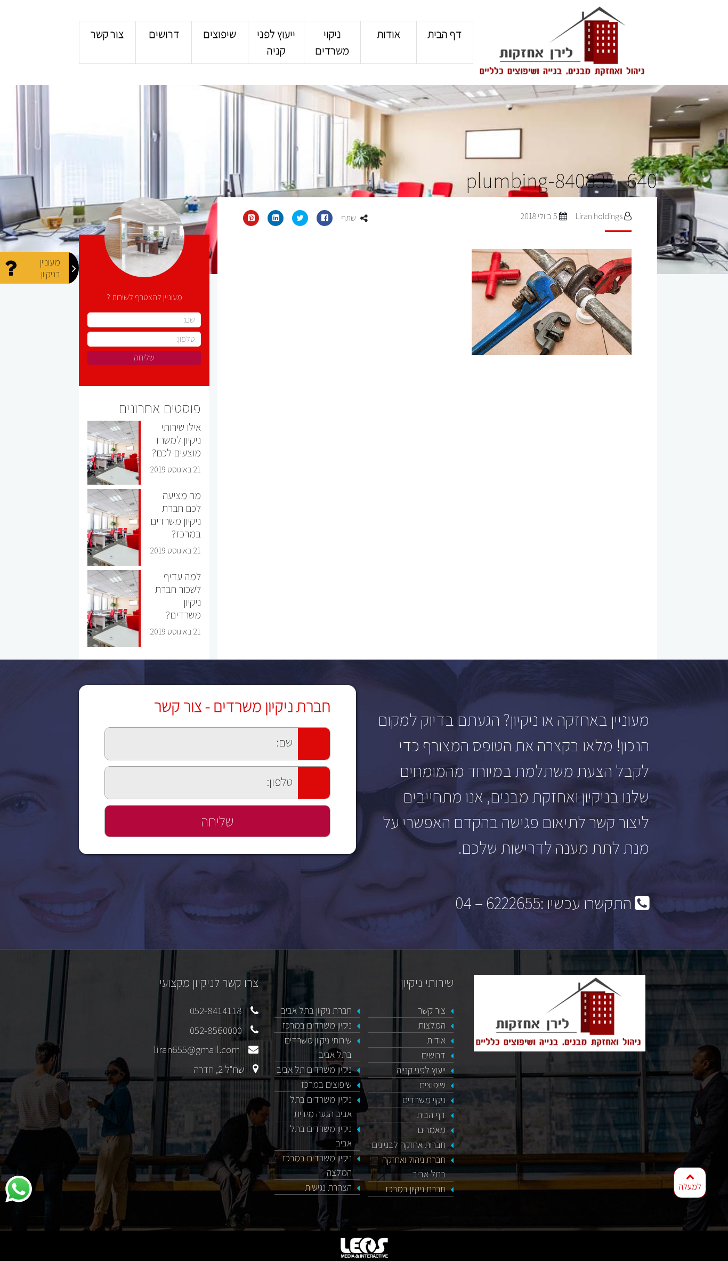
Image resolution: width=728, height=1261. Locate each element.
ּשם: (98, 733)
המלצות (432, 1025)
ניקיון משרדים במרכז (317, 1025)
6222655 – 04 (497, 902)
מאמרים (432, 1129)
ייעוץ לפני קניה (276, 42)
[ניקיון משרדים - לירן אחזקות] (563, 41)
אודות (388, 34)
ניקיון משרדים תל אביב (314, 1069)
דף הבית (445, 34)
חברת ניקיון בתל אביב (316, 1010)
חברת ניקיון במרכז (415, 1189)
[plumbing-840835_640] (437, 302)
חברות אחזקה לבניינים (409, 1144)
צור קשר (107, 34)
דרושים (163, 34)
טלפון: (95, 772)
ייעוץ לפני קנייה (421, 1070)
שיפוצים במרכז (326, 1084)
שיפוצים (219, 34)
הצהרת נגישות (328, 1187)
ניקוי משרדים (333, 42)
